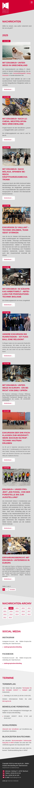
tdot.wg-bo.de (6, 701)
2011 (4, 617)
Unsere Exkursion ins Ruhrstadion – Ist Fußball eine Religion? (15, 336)
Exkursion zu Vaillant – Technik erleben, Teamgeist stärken (15, 230)
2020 (11, 611)
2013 (23, 614)
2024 (17, 608)
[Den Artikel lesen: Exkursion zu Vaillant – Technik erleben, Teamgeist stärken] (16, 215)
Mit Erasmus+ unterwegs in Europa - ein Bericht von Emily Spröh (15, 387)
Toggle (31, 2)
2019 (17, 611)
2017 (29, 611)
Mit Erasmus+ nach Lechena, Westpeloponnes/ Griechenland (14, 121)
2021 (4, 611)
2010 (10, 617)
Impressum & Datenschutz (10, 767)
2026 (4, 608)
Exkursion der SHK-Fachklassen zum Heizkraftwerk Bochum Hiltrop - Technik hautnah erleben (16, 438)
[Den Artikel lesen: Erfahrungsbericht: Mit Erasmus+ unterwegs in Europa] (16, 545)
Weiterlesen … (9, 90)
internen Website (13, 781)
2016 (4, 614)
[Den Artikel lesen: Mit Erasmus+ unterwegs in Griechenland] (16, 50)
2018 (23, 611)
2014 (17, 614)
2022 (29, 608)
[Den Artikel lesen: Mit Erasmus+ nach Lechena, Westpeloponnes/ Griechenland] (16, 106)
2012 (29, 614)
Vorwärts (12, 589)
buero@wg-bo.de (15, 777)
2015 (11, 614)
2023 (23, 608)
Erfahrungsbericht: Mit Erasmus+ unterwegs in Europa (15, 560)
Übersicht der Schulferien (10, 729)
